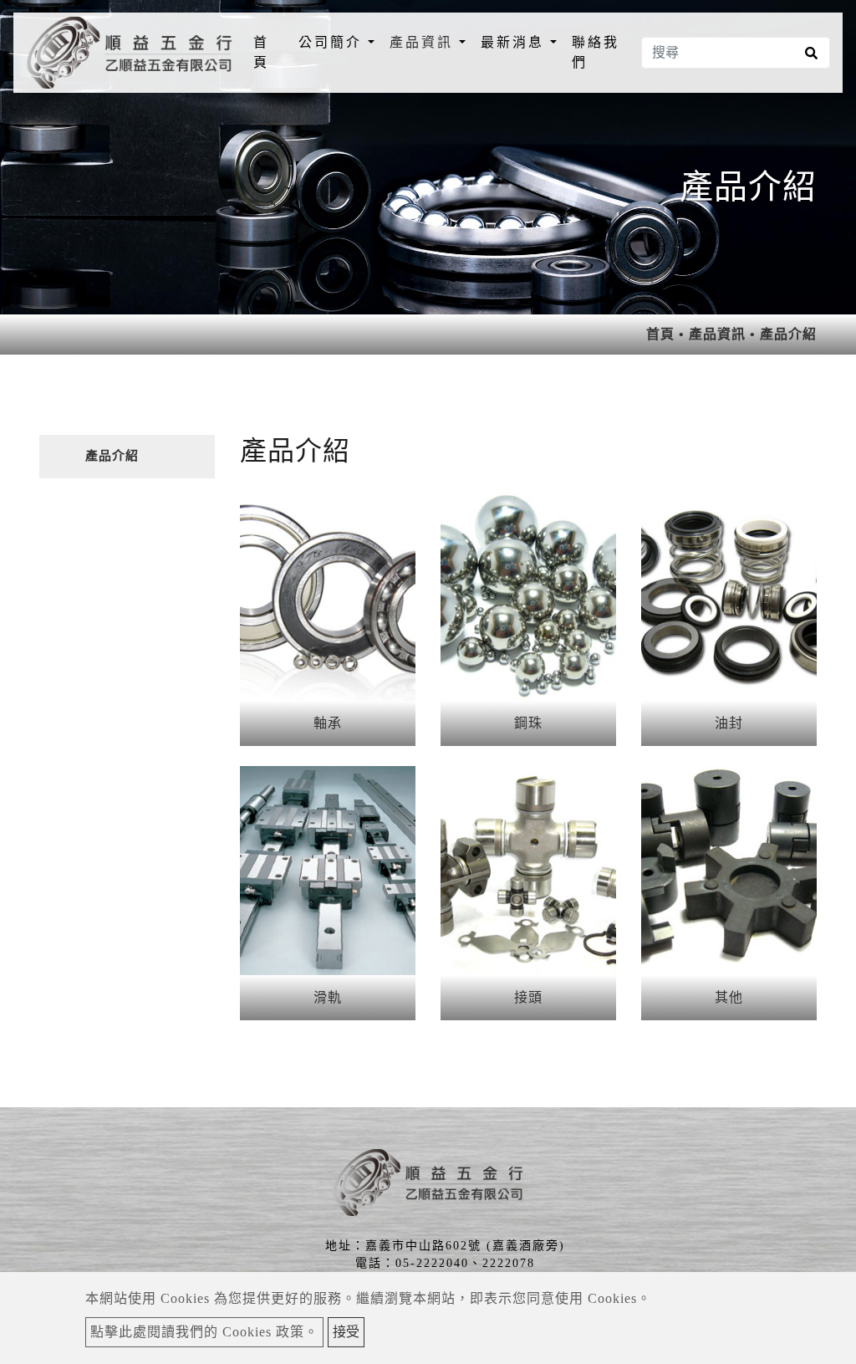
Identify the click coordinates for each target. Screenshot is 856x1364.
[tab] (127, 456)
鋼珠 (528, 723)
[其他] (729, 870)
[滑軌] (327, 870)
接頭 (528, 997)
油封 (729, 723)
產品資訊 (717, 334)
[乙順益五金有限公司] (129, 53)
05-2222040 (432, 1263)
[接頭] (528, 870)
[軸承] (327, 596)
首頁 (271, 52)
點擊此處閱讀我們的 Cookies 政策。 (204, 1332)
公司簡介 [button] (333, 42)
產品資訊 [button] (424, 42)
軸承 (327, 723)
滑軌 (327, 997)
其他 (729, 997)
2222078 (508, 1263)
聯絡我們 (595, 52)
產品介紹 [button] (112, 455)
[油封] (729, 596)
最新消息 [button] (515, 42)
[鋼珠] (528, 596)
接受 (346, 1332)
